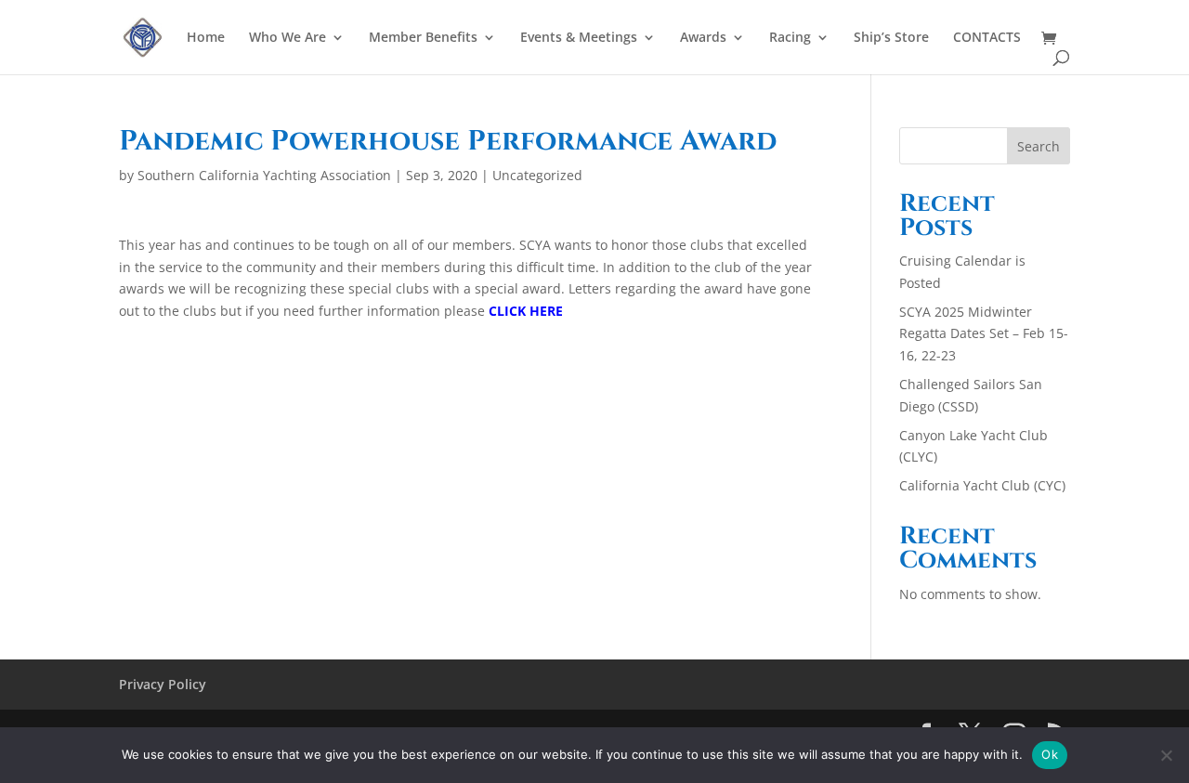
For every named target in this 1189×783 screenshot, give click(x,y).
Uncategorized (537, 175)
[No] (1165, 755)
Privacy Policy (162, 684)
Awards (703, 38)
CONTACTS (987, 38)
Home (206, 38)
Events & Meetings (578, 38)
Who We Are (287, 38)
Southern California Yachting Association (264, 175)
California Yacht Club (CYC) (982, 485)
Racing (790, 38)
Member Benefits (423, 38)
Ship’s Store (891, 38)
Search (1038, 146)
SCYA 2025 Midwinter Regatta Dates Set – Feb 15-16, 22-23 (983, 334)
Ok (1049, 754)
